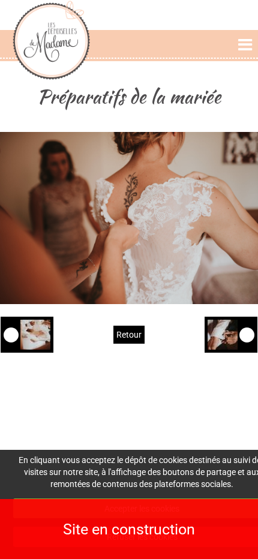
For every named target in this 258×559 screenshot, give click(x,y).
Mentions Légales (211, 400)
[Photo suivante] (231, 335)
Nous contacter (129, 435)
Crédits (211, 412)
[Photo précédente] (27, 335)
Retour (129, 334)
